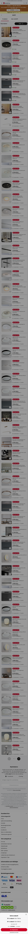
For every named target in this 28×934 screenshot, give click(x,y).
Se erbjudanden (14, 929)
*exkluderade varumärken (14, 932)
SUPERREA (14, 926)
